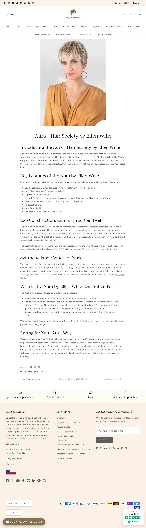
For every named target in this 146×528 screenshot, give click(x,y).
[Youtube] (13, 3)
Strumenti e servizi (64, 34)
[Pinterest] (21, 3)
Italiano (136, 3)
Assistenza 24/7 (85, 34)
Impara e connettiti (42, 34)
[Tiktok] (17, 3)
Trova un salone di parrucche (70, 444)
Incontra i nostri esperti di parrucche (73, 449)
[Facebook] (5, 3)
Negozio (96, 26)
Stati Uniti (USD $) (122, 3)
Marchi (18, 26)
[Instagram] (9, 3)
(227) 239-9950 (105, 34)
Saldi (7, 26)
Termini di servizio (64, 435)
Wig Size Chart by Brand (84, 249)
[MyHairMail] (73, 14)
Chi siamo (61, 417)
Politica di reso (63, 426)
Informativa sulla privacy (68, 422)
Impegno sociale (64, 458)
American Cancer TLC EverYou (70, 453)
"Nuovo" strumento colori (64, 26)
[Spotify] (29, 3)
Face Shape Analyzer (110, 321)
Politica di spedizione (66, 431)
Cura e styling (134, 26)
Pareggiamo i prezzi (114, 26)
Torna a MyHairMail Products (73, 379)
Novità (84, 26)
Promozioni (61, 440)
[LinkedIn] (25, 3)
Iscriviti (104, 440)
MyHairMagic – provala (37, 26)
